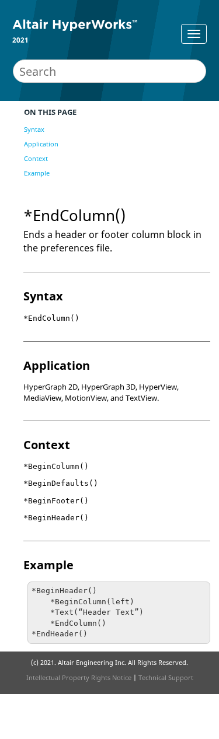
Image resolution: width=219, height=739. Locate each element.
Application (41, 143)
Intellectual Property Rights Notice (78, 677)
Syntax (34, 129)
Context (36, 158)
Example (37, 173)
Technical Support (165, 677)
